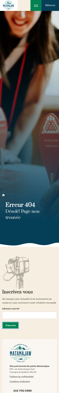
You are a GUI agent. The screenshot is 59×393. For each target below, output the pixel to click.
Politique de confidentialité (22, 376)
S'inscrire (10, 325)
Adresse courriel (10, 308)
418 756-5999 (22, 390)
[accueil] (8, 5)
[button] (35, 5)
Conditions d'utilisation (20, 381)
